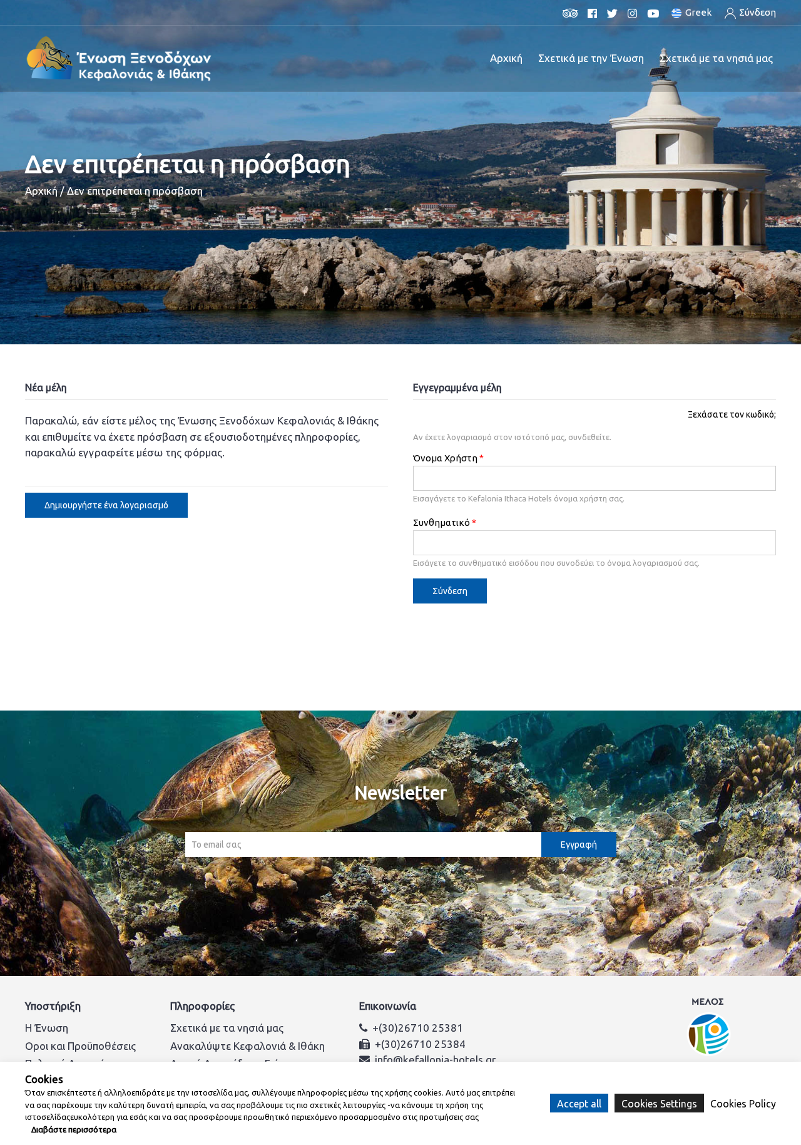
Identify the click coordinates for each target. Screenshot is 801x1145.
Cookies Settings (659, 1103)
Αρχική (506, 58)
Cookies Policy (743, 1103)
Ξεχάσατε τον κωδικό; (732, 414)
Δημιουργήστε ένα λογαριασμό (106, 505)
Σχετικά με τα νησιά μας (226, 1028)
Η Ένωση (46, 1028)
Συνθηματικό (441, 522)
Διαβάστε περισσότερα (73, 1129)
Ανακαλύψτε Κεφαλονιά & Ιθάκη (247, 1046)
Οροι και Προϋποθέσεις (80, 1046)
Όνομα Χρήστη (445, 458)
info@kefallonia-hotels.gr (435, 1059)
